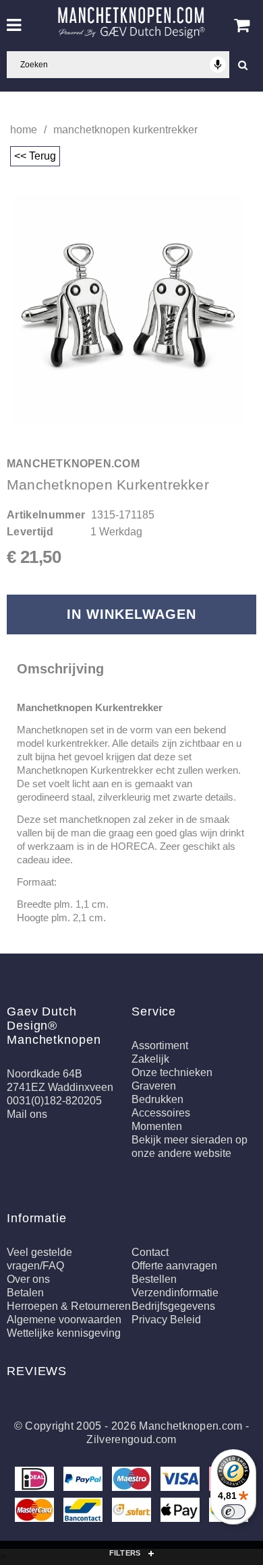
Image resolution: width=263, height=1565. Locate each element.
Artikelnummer (46, 515)
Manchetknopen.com (190, 1426)
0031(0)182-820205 (54, 1100)
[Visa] (181, 1481)
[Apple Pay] (181, 1512)
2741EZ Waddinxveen (60, 1087)
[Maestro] (133, 1481)
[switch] (233, 1511)
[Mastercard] (36, 1512)
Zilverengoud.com (131, 1439)
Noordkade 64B (44, 1073)
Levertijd (30, 531)
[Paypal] (84, 1481)
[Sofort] (133, 1512)
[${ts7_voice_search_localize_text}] (218, 64)
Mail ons (27, 1114)
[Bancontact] (84, 1512)
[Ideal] (36, 1481)
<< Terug (35, 156)
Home (23, 129)
